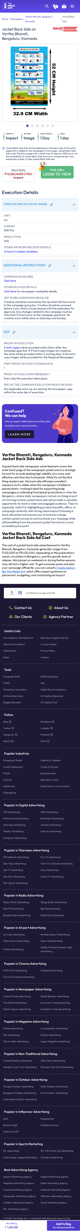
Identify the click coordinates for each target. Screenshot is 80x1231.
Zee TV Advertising (13, 870)
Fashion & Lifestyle (50, 760)
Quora (6, 741)
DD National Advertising (16, 857)
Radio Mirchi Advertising (16, 902)
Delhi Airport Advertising (16, 941)
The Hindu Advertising (14, 1002)
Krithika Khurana (50, 1125)
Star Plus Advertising (14, 876)
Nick (5, 1118)
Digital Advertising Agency (54, 1176)
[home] (8, 8)
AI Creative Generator (52, 696)
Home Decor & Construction (55, 786)
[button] (40, 204)
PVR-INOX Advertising (15, 970)
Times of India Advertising (17, 996)
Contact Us (23, 608)
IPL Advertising (11, 1151)
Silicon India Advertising (16, 1041)
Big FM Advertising (50, 908)
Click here (10, 280)
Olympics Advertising (52, 1157)
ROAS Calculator (49, 676)
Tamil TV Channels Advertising (57, 863)
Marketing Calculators (14, 689)
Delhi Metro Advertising (53, 1060)
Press (43, 741)
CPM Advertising (49, 812)
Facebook (46, 721)
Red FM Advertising (13, 908)
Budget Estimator (12, 702)
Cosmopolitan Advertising (54, 1028)
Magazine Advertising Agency (18, 1183)
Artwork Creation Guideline (21, 251)
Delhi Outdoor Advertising (54, 1086)
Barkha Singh (10, 1125)
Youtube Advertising (51, 824)
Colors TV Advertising (52, 876)
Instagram (8, 734)
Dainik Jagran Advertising (17, 1009)
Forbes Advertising (13, 1028)
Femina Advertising (51, 1035)
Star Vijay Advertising (14, 863)
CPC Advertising (11, 812)
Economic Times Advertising (55, 1002)
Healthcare (9, 786)
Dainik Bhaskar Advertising (55, 996)
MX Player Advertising (52, 818)
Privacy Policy (48, 650)
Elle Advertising (11, 1035)
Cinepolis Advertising (52, 970)
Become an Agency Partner (55, 637)
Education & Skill (49, 779)
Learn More (19, 434)
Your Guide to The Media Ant (18, 637)
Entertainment (48, 773)
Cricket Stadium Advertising (17, 1060)
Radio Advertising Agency (54, 1183)
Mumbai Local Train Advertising (20, 1067)
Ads (42, 683)
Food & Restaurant (13, 766)
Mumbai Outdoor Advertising (18, 1086)
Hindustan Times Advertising (55, 1009)
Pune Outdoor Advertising (54, 1092)
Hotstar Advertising (13, 831)
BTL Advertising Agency (15, 1208)
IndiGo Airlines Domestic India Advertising (56, 949)
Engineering (9, 792)
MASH (6, 683)
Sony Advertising (49, 870)
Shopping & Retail (12, 760)
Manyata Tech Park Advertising (57, 1067)
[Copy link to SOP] (14, 332)
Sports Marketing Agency (54, 1202)
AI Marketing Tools (13, 696)
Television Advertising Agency (56, 1196)
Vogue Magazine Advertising (55, 1041)
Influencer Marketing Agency (55, 1189)
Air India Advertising (14, 934)
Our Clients (23, 617)
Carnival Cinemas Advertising (18, 977)
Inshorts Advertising (51, 831)
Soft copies (13, 347)
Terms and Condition (14, 644)
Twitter (7, 728)
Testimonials (9, 650)
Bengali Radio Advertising (16, 915)
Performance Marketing (15, 818)
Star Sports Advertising (15, 883)
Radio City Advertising (52, 915)
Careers (45, 657)
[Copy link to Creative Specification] (51, 204)
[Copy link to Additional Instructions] (49, 265)
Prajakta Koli (47, 1118)
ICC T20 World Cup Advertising (57, 1151)
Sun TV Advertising (51, 857)
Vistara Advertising (13, 949)
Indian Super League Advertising (20, 1157)
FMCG (6, 773)
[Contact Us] (55, 7)
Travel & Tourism (49, 766)
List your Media (49, 644)
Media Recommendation (53, 689)
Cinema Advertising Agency (17, 1189)
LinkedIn (45, 728)
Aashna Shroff (10, 1131)
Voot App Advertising (14, 824)
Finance (7, 779)
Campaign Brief (11, 676)
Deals (6, 657)
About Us (61, 608)
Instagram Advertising (14, 837)
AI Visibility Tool (49, 702)
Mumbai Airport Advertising (55, 934)
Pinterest (45, 734)
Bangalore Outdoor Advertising (19, 1092)
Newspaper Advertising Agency (19, 1196)
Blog (5, 721)
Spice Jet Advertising (51, 941)
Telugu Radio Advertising (53, 902)
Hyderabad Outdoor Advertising (20, 1099)
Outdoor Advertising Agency (18, 1202)
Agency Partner (61, 617)
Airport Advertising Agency (17, 1176)
